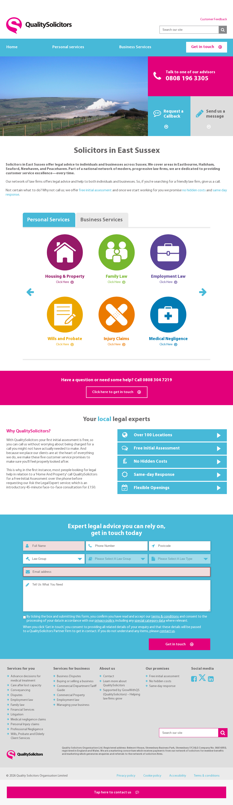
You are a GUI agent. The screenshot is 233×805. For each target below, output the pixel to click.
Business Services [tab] (101, 220)
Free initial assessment (164, 676)
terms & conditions (165, 616)
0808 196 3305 (187, 79)
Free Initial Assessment (157, 448)
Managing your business (73, 705)
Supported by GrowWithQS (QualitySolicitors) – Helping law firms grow (121, 694)
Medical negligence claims (28, 719)
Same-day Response (154, 475)
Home (12, 47)
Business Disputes (69, 676)
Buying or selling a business (75, 681)
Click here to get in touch (113, 392)
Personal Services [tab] (48, 220)
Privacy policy (126, 775)
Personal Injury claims (25, 724)
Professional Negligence (27, 729)
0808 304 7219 (157, 380)
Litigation (17, 714)
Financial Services (22, 710)
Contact (108, 676)
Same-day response (162, 686)
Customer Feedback (213, 19)
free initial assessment (95, 190)
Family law (17, 705)
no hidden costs (194, 190)
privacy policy (104, 621)
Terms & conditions (207, 775)
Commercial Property (71, 695)
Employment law (22, 700)
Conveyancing (20, 690)
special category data (149, 621)
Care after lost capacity (26, 685)
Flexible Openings (152, 488)
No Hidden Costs (150, 461)
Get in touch (203, 47)
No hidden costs (160, 681)
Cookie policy (152, 775)
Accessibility (177, 775)
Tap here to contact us (113, 792)
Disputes (17, 695)
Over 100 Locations (153, 435)
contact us (167, 631)
